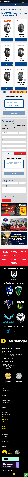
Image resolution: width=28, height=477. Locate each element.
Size (3, 131)
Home (3, 9)
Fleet (3, 421)
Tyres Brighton (5, 438)
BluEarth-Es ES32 (21, 82)
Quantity (21, 131)
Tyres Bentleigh (5, 434)
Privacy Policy (5, 196)
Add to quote (6, 39)
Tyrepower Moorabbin (15, 4)
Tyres (3, 388)
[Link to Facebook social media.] (14, 474)
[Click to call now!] (16, 1)
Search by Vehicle (6, 390)
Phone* (3, 139)
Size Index (4, 433)
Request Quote (6, 200)
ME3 (7, 34)
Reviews (4, 428)
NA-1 (21, 58)
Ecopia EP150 (21, 34)
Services (4, 404)
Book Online (5, 419)
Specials (4, 416)
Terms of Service (13, 196)
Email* (3, 144)
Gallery (4, 424)
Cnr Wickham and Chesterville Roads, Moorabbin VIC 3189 (14, 355)
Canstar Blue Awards (6, 443)
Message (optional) (6, 186)
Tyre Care (4, 395)
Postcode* (4, 148)
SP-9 (7, 82)
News (3, 423)
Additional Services (6, 414)
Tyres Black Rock (5, 436)
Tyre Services (4, 411)
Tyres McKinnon (5, 441)
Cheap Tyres (4, 446)
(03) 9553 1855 (8, 358)
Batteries (3, 405)
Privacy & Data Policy (9, 470)
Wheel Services (5, 412)
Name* (3, 135)
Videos (3, 426)
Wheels (4, 399)
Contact (4, 417)
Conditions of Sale (17, 470)
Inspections (4, 407)
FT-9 (7, 58)
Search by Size (5, 392)
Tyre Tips (4, 397)
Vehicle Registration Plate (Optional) (7, 180)
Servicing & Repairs (6, 409)
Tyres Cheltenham (5, 439)
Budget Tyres (4, 444)
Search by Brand (5, 393)
